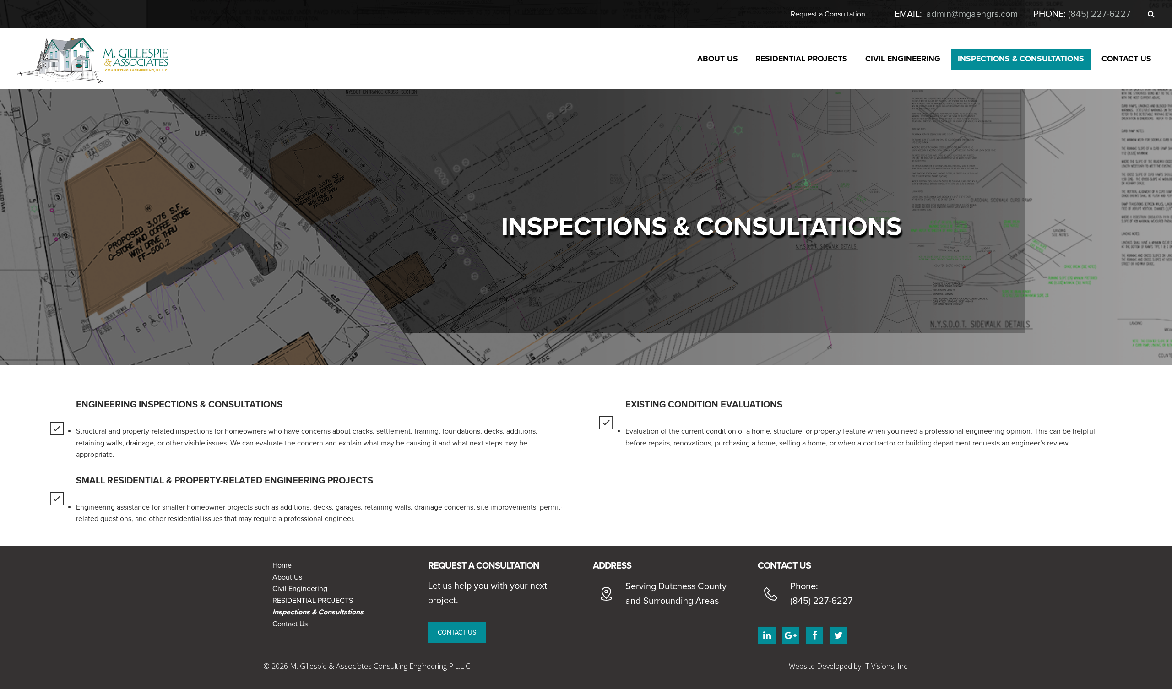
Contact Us (290, 624)
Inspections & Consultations (318, 612)
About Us (287, 577)
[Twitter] (838, 635)
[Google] (790, 635)
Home (282, 565)
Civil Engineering (299, 588)
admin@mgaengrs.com (972, 14)
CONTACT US (457, 632)
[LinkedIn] (767, 635)
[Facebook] (814, 635)
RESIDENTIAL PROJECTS (312, 600)
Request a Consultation (828, 14)
